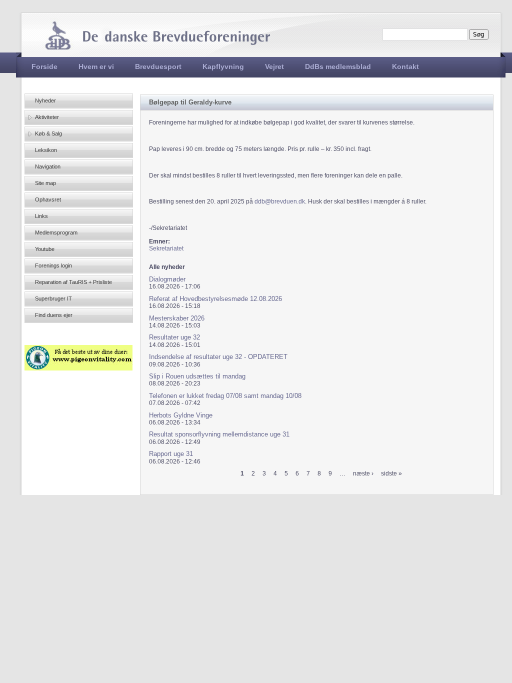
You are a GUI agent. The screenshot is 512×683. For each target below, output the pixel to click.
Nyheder (45, 101)
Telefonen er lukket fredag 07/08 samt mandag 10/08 (225, 396)
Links (41, 216)
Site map (45, 183)
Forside (45, 66)
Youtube (44, 249)
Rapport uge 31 (171, 454)
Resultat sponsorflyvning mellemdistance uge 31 (219, 434)
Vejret (274, 66)
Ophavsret (48, 199)
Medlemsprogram (56, 233)
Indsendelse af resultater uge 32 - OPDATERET (218, 356)
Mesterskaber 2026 (176, 318)
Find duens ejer (53, 315)
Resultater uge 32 (174, 337)
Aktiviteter (47, 117)
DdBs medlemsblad (338, 66)
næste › (363, 473)
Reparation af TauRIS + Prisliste (73, 282)
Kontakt (405, 66)
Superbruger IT (53, 299)
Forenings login (53, 265)
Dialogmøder (167, 279)
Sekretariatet (166, 248)
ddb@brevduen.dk (279, 201)
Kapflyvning (223, 66)
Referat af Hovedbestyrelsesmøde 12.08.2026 (215, 298)
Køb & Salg (48, 133)
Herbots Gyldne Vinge (180, 415)
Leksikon (46, 150)
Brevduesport (158, 66)
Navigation (47, 167)
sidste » (391, 473)
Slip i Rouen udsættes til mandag (197, 376)
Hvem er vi (96, 66)
